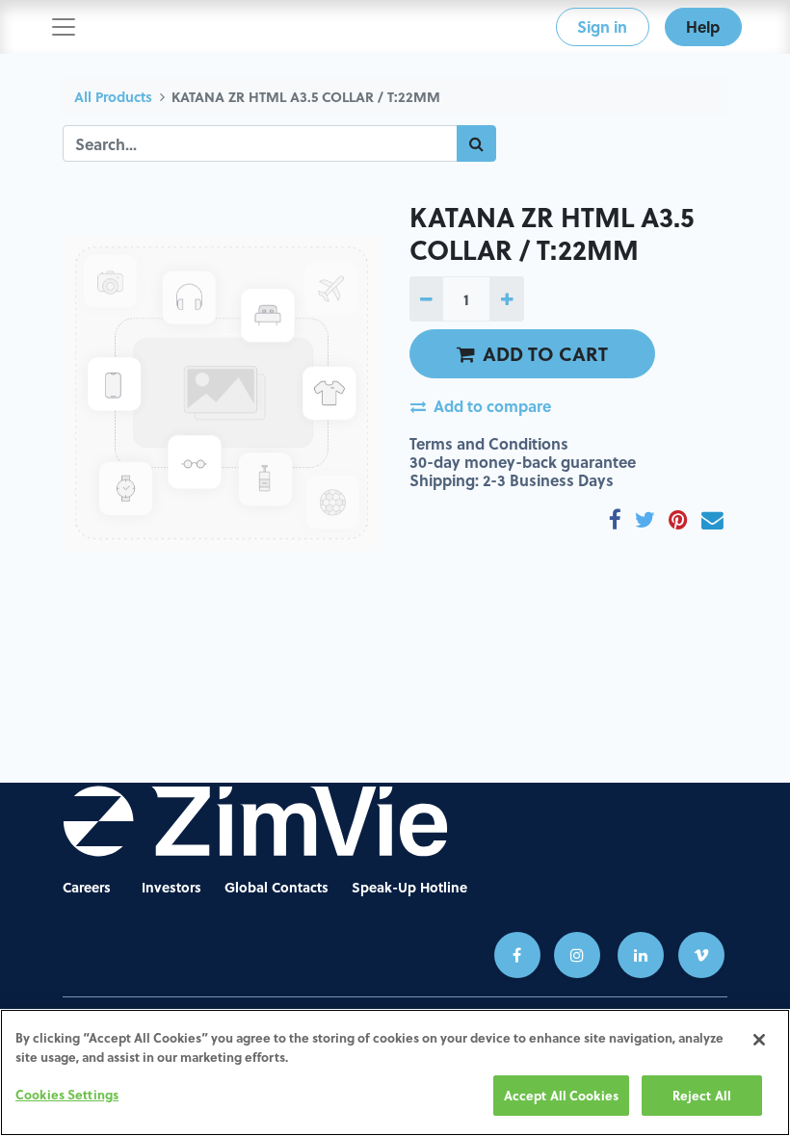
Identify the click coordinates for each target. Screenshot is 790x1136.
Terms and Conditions (488, 443)
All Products (113, 97)
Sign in (602, 26)
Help (703, 26)
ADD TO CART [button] (545, 353)
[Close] (759, 1040)
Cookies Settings (66, 1094)
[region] (395, 1072)
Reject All (701, 1095)
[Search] (476, 143)
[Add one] (506, 298)
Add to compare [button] (492, 406)
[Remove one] (426, 298)
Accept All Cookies (561, 1095)
